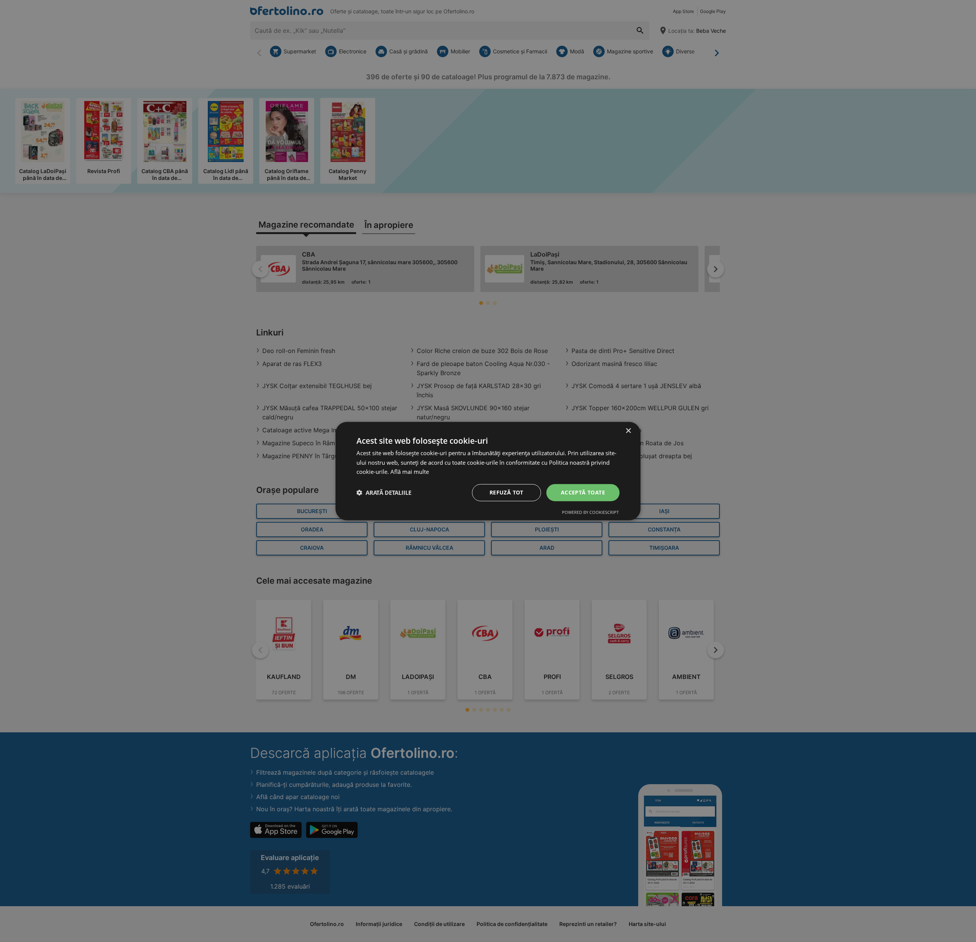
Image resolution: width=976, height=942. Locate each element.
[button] (383, 492)
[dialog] (488, 471)
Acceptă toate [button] (583, 492)
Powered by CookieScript (590, 512)
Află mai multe (409, 471)
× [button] (628, 430)
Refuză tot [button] (506, 492)
